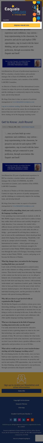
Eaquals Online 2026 (21, 25)
